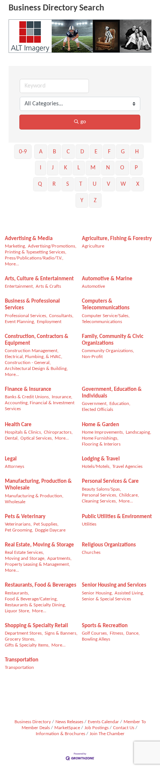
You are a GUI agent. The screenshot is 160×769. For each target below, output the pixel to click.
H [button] (137, 152)
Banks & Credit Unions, (27, 397)
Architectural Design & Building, (36, 368)
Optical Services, (36, 438)
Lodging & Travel (101, 459)
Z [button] (95, 201)
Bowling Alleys (96, 639)
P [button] (136, 168)
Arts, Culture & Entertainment (39, 279)
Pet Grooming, (19, 530)
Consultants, (61, 315)
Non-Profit (92, 356)
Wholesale (15, 502)
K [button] (65, 168)
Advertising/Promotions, (52, 246)
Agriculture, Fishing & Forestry (117, 239)
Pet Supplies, (45, 524)
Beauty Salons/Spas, (101, 489)
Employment (49, 321)
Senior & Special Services (106, 599)
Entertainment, (19, 286)
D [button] (82, 152)
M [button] (93, 168)
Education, (119, 403)
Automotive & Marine (107, 279)
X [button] (137, 184)
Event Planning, (20, 321)
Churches (91, 552)
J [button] (53, 168)
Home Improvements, (103, 432)
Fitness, (117, 633)
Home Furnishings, (100, 438)
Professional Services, (26, 315)
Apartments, (59, 558)
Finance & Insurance (28, 389)
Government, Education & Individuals (112, 393)
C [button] (68, 152)
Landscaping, (138, 432)
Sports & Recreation (105, 626)
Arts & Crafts (48, 286)
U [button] (94, 184)
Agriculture (93, 246)
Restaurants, (17, 593)
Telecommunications (102, 321)
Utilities (89, 524)
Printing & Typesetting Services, (35, 252)
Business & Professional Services (32, 305)
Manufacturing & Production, (34, 496)
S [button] (67, 184)
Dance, (133, 633)
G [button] (123, 152)
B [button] (54, 152)
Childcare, (129, 495)
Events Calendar (103, 721)
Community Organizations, (108, 350)
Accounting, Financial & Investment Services (39, 406)
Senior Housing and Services (114, 585)
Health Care (18, 425)
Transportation (21, 660)
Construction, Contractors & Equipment (36, 340)
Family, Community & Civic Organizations (112, 340)
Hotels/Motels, (96, 466)
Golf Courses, (95, 633)
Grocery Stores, (20, 639)
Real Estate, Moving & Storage (39, 545)
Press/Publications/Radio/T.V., (34, 258)
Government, (95, 403)
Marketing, (15, 246)
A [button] (40, 152)
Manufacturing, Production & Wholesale (38, 485)
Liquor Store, (17, 611)
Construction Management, (31, 350)
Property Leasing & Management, (37, 564)
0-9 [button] (23, 152)
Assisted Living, (129, 593)
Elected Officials (97, 409)
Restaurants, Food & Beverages (40, 585)
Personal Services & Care (110, 481)
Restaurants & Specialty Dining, (35, 605)
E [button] (96, 152)
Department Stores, (24, 633)
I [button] (40, 168)
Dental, (12, 438)
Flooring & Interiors (101, 444)
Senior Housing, (97, 593)
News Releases (69, 721)
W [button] (123, 184)
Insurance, (62, 397)
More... (12, 264)
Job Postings (96, 727)
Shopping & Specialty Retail (36, 626)
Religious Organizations (109, 545)
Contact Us (123, 727)
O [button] (122, 168)
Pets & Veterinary (25, 517)
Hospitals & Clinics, (23, 432)
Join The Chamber (107, 733)
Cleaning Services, (99, 501)
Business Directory (33, 721)
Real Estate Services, (24, 552)
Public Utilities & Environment (117, 517)
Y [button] (81, 201)
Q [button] (40, 184)
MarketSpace (67, 727)
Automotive (93, 286)
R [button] (54, 184)
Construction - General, (28, 362)
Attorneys (14, 466)
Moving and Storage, (25, 558)
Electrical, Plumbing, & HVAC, (33, 356)
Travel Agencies (127, 466)
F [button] (109, 152)
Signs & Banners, (61, 633)
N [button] (108, 168)
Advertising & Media (28, 239)
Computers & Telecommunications (105, 305)
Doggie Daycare (50, 530)
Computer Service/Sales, (105, 315)
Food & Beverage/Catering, (31, 599)
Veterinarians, (18, 524)
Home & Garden (100, 425)
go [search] (83, 122)
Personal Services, (99, 495)
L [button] (78, 168)
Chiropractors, (58, 432)
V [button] (108, 184)
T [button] (80, 184)
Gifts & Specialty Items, (27, 645)
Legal (11, 459)
